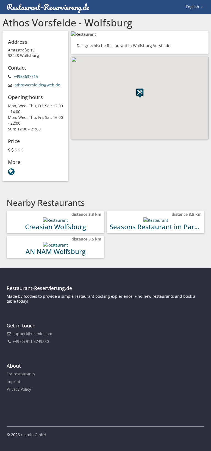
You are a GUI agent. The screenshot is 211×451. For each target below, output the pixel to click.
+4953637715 (26, 76)
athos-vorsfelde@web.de (37, 85)
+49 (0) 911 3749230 (30, 341)
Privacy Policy (19, 389)
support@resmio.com (32, 333)
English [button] (193, 6)
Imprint (13, 381)
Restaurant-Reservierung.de (48, 7)
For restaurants (21, 373)
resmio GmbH (33, 434)
